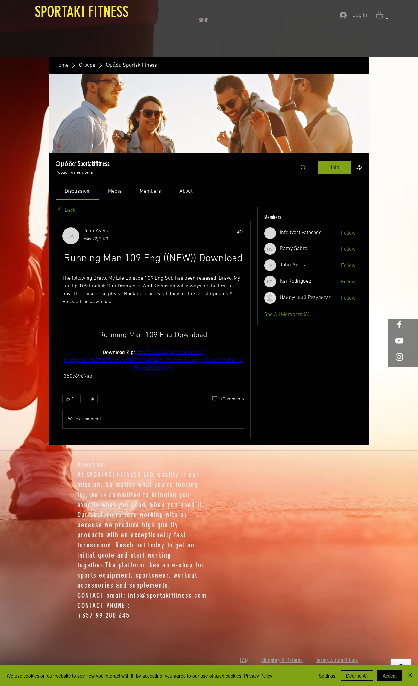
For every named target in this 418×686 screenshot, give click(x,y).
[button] (384, 15)
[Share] (240, 231)
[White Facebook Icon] (399, 324)
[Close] (410, 675)
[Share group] (358, 167)
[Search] (303, 167)
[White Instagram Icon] (399, 357)
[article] (153, 329)
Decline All (357, 675)
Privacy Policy (258, 675)
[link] (77, 191)
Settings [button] (327, 675)
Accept (390, 675)
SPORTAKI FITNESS (80, 12)
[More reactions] (89, 399)
